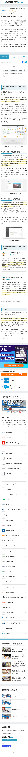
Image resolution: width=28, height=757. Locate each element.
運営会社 (3, 730)
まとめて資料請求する (12, 374)
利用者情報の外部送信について (8, 733)
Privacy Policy (21, 730)
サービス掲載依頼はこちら (9, 740)
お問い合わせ (9, 730)
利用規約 (15, 730)
